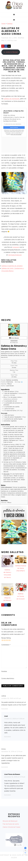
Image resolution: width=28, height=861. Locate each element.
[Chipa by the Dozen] (14, 10)
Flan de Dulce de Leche (11, 824)
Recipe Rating (6, 638)
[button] (11, 340)
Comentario (5, 645)
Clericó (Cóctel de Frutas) (11, 827)
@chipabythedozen (15, 255)
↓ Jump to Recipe (11, 52)
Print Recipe (15, 338)
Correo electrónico (7, 678)
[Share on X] (9, 46)
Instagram (15, 247)
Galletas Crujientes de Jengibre (12, 266)
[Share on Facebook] (6, 46)
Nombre (4, 671)
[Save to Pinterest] (3, 46)
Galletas (10, 23)
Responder (4, 708)
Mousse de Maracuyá (10, 821)
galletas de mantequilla (11, 98)
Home (3, 23)
